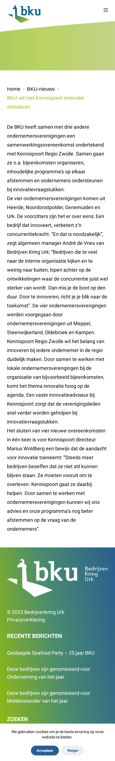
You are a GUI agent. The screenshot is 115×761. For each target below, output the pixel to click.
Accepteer (45, 750)
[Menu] (106, 10)
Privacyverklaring (26, 620)
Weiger (72, 750)
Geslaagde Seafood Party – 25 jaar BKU (51, 653)
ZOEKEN (17, 719)
